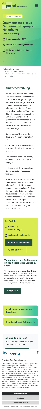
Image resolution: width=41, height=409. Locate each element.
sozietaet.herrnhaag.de (19, 235)
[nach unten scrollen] (4, 61)
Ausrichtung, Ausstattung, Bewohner (18, 310)
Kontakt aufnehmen (20, 242)
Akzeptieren (12, 291)
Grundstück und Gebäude (18, 322)
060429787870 (17, 250)
